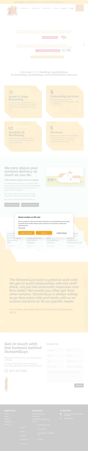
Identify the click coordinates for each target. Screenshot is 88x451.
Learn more (21, 228)
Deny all (44, 233)
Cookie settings (62, 233)
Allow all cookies (26, 233)
